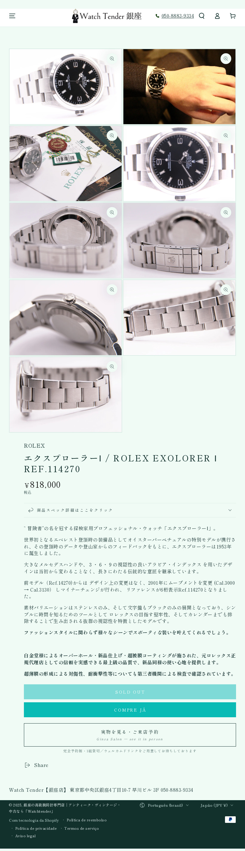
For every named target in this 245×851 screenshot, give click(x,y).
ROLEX (34, 445)
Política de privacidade (36, 828)
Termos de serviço (81, 828)
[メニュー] (12, 15)
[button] (201, 15)
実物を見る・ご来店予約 (130, 735)
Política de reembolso (87, 819)
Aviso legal (25, 835)
